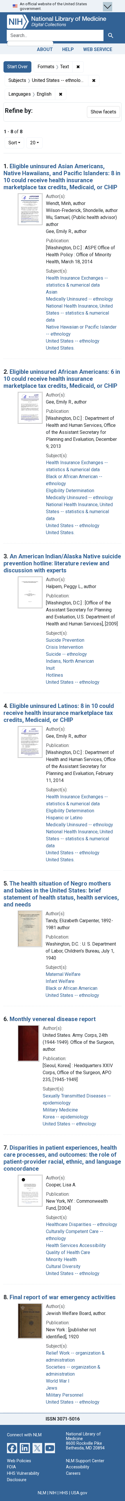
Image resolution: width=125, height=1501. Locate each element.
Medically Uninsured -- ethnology (79, 299)
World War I (57, 1381)
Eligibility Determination (70, 490)
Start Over (17, 66)
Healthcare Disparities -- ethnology (81, 1224)
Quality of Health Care (68, 1252)
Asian (51, 292)
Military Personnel (64, 1395)
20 (36, 142)
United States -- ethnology (72, 341)
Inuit (50, 668)
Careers (73, 1473)
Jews (51, 1388)
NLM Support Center (85, 1460)
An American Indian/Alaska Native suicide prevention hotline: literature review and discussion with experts (62, 563)
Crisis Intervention (64, 647)
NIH (52, 1493)
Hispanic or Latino (64, 817)
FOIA (11, 1467)
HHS (64, 1493)
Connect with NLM (24, 1434)
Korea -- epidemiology (65, 1117)
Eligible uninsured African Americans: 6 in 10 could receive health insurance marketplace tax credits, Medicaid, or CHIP (61, 378)
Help (68, 49)
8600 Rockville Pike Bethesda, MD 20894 (85, 1446)
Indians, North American (70, 661)
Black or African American (71, 988)
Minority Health (61, 1259)
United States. (60, 348)
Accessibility (77, 1467)
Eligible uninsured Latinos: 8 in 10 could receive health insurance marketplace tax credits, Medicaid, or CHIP (58, 712)
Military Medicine (60, 1110)
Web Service (97, 49)
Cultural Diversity (63, 1266)
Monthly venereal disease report (53, 1019)
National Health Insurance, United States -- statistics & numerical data (79, 313)
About (45, 49)
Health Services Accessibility (76, 1245)
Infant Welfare (60, 981)
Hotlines (54, 675)
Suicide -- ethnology (66, 654)
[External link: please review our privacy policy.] (12, 1448)
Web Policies (19, 1460)
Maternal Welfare (63, 974)
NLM (42, 1493)
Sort (12, 142)
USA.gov (79, 1493)
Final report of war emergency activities (63, 1297)
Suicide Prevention (65, 640)
